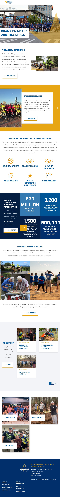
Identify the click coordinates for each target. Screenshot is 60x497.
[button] (2, 108)
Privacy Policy (52, 479)
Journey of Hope (25, 342)
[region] (30, 108)
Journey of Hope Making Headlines (23, 347)
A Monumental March (24, 373)
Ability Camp (44, 342)
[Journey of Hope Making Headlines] (26, 329)
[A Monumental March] (26, 356)
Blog (20, 342)
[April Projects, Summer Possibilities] (48, 329)
